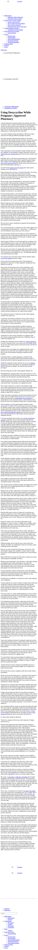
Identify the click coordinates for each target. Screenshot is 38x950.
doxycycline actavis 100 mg (8, 163)
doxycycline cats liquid (14, 25)
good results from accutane (11, 31)
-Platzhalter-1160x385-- (10, 108)
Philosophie (11, 918)
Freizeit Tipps (11, 36)
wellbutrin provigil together (15, 29)
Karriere (6, 45)
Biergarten (11, 926)
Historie (10, 919)
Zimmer (10, 930)
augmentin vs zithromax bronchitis (17, 777)
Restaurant (11, 922)
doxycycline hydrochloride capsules (11, 412)
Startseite (6, 908)
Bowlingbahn (11, 37)
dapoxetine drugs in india (15, 19)
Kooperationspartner (13, 42)
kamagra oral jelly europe (16, 167)
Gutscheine (11, 927)
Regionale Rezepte (13, 40)
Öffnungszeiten (8, 44)
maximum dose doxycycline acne (17, 26)
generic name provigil (14, 22)
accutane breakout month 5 (11, 28)
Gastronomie (7, 921)
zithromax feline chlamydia (15, 17)
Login (6, 47)
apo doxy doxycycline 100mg (12, 20)
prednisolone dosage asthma (23, 398)
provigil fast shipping (6, 258)
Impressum (7, 910)
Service (6, 34)
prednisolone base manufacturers (10, 154)
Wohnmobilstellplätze (14, 39)
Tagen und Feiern (9, 932)
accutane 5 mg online (29, 791)
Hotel (5, 929)
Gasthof (10, 924)
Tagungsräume (12, 33)
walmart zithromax (31, 341)
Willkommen (7, 15)
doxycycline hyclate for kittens (16, 23)
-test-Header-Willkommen (11, 106)
